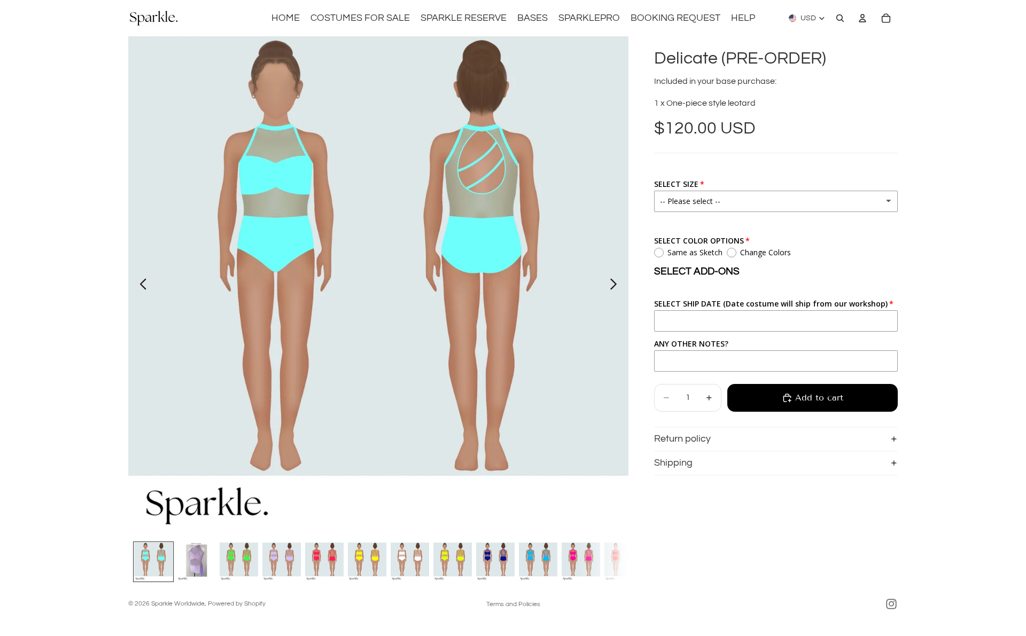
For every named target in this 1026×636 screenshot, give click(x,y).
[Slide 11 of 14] (581, 562)
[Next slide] (616, 286)
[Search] (840, 18)
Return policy (682, 439)
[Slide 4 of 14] (281, 562)
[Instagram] (891, 604)
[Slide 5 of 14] (324, 562)
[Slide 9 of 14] (495, 562)
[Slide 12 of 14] (623, 562)
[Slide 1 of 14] (153, 562)
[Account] (862, 18)
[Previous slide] (140, 286)
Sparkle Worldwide (178, 603)
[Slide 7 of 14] (410, 562)
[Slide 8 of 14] (452, 562)
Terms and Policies (513, 604)
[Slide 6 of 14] (367, 562)
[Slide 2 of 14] (196, 562)
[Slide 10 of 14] (538, 562)
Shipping (673, 463)
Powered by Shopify (237, 603)
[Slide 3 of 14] (239, 562)
